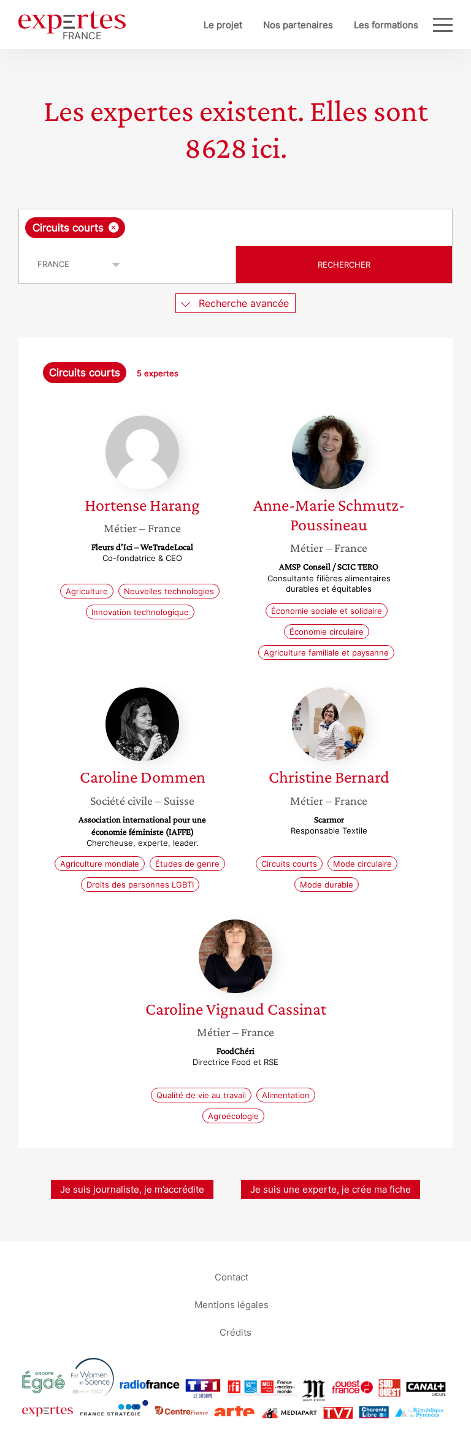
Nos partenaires (298, 25)
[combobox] (235, 227)
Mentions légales (231, 1305)
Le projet (223, 25)
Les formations (386, 25)
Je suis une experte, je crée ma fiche (330, 1189)
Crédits (235, 1332)
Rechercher (344, 264)
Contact (231, 1277)
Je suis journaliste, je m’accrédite (132, 1189)
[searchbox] (224, 227)
